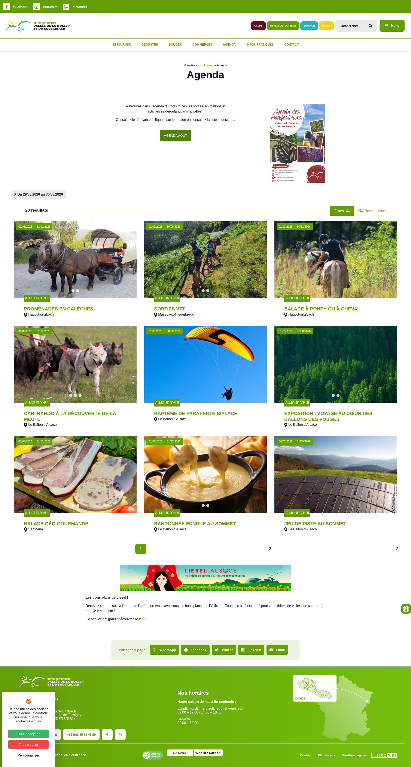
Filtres (339, 211)
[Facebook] (15, 6)
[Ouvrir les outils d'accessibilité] (406, 609)
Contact (291, 44)
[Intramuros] (75, 7)
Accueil (208, 65)
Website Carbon (207, 753)
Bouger (175, 44)
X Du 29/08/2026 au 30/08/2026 (38, 194)
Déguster (149, 44)
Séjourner (121, 44)
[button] (164, 650)
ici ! (142, 619)
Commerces (202, 44)
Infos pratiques (260, 44)
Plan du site (326, 755)
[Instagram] (45, 6)
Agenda (229, 44)
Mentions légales (354, 755)
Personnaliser (28, 755)
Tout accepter (28, 734)
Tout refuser (28, 744)
